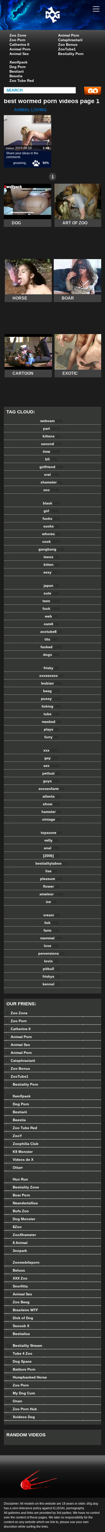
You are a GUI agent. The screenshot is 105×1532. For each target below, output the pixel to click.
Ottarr (14, 1167)
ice (51, 902)
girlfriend (51, 467)
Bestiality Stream (24, 1345)
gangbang (51, 549)
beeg (51, 691)
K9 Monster (19, 1152)
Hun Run (17, 1179)
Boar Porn (18, 1195)
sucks (51, 526)
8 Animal (17, 1243)
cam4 (51, 624)
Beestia (15, 76)
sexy (51, 572)
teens (51, 557)
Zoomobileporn (23, 1262)
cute (51, 593)
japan (51, 585)
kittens (51, 436)
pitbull (51, 969)
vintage (51, 819)
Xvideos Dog (20, 1417)
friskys (51, 976)
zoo (51, 490)
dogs (51, 655)
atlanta (51, 796)
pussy (51, 699)
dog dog (65, 20)
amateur (51, 894)
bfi (51, 459)
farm (51, 930)
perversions (51, 953)
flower (51, 886)
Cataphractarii (70, 40)
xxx (51, 750)
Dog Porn (17, 67)
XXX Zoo (17, 1278)
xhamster (51, 482)
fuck (51, 609)
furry (51, 737)
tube (51, 714)
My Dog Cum (20, 1393)
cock (51, 541)
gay (51, 758)
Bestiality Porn (71, 54)
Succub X (17, 1326)
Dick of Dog (19, 1318)
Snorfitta (17, 1286)
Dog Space (19, 1361)
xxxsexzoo (51, 676)
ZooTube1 (67, 49)
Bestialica (18, 1334)
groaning (19, 163)
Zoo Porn (17, 40)
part (51, 428)
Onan (14, 1401)
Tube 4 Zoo (19, 1353)
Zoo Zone (17, 35)
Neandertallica (22, 1203)
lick (51, 923)
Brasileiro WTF (22, 1310)
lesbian (51, 683)
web (51, 616)
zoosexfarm (51, 789)
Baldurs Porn (20, 1369)
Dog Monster (20, 1219)
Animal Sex (19, 54)
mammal (51, 938)
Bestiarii (16, 71)
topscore (51, 833)
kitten (51, 565)
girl (51, 511)
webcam (51, 421)
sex (51, 766)
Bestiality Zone (22, 1187)
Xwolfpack (18, 62)
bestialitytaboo (51, 863)
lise (51, 871)
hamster (51, 812)
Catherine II (19, 44)
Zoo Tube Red (21, 81)
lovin (51, 961)
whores (51, 534)
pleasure (51, 879)
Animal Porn (20, 49)
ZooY (14, 1136)
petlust (51, 773)
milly (51, 840)
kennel (51, 984)
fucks (51, 518)
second (51, 444)
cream (51, 915)
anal (51, 848)
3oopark (16, 1251)
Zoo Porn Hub (21, 1409)
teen (51, 601)
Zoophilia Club (22, 1144)
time (51, 451)
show (51, 804)
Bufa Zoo (17, 1211)
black (51, 503)
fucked (51, 647)
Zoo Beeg (18, 1302)
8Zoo (14, 1227)
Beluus (15, 1270)
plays (51, 729)
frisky (51, 668)
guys (51, 781)
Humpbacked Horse (26, 1377)
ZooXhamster (21, 1235)
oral (51, 474)
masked (51, 722)
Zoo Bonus (67, 44)
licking (51, 706)
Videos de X (19, 1160)
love (51, 946)
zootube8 (51, 632)
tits (51, 639)
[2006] (51, 856)
